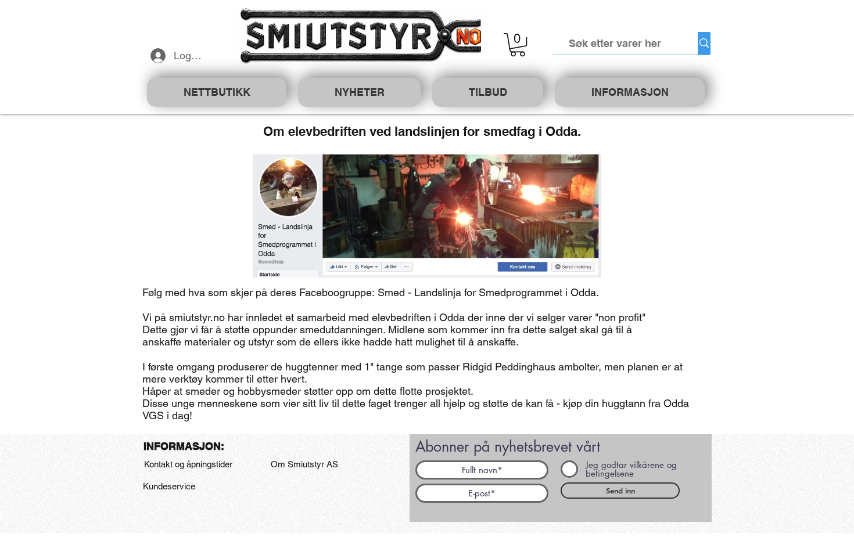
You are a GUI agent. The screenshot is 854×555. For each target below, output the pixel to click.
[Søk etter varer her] (704, 43)
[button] (518, 44)
